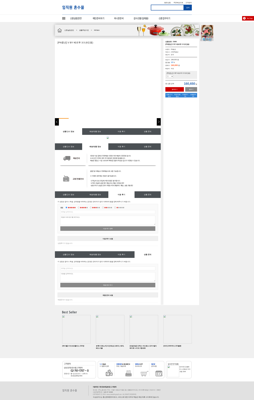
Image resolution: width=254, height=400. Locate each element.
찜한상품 (167, 3)
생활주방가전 (84, 30)
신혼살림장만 (69, 30)
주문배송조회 (178, 3)
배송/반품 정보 (95, 131)
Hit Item (96, 30)
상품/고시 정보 (68, 147)
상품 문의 (147, 131)
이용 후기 (121, 131)
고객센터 (188, 3)
